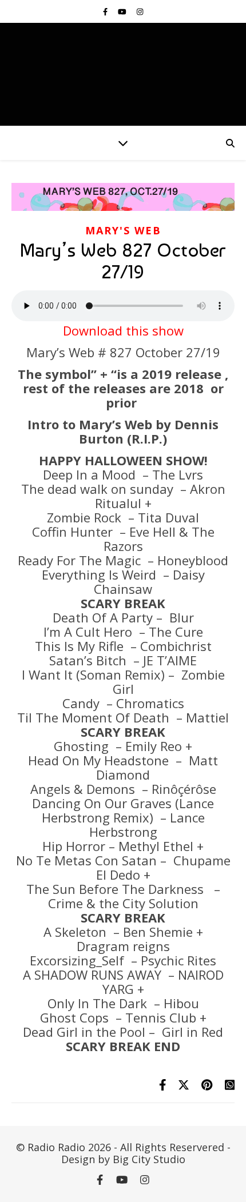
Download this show (123, 330)
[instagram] (140, 11)
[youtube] (123, 11)
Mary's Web (123, 230)
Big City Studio (149, 1159)
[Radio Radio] (123, 74)
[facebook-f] (106, 11)
